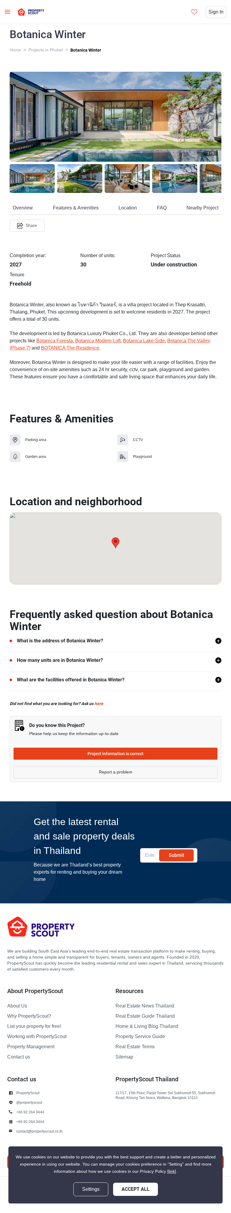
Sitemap (124, 1057)
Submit (176, 855)
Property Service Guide (140, 1037)
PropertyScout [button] (27, 1093)
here (98, 703)
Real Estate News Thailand (145, 1006)
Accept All (135, 1189)
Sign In (215, 12)
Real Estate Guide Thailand (145, 1016)
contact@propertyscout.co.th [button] (39, 1131)
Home (15, 50)
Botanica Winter (85, 50)
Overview (23, 208)
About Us (17, 1006)
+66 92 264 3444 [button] (30, 1112)
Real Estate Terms (135, 1047)
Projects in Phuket (46, 50)
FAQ (162, 208)
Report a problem (115, 772)
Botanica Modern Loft (98, 341)
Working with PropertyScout (36, 1037)
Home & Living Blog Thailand (147, 1026)
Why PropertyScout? (29, 1016)
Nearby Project (202, 208)
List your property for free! (34, 1026)
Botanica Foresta (54, 341)
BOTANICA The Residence (70, 348)
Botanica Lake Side (144, 341)
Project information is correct (115, 753)
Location (128, 208)
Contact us (18, 1057)
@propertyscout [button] (29, 1102)
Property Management (30, 1047)
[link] (171, 1171)
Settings (91, 1189)
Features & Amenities (76, 208)
